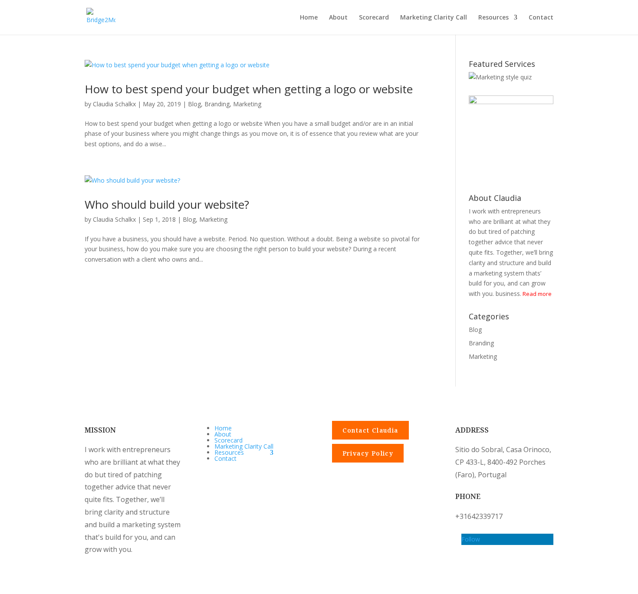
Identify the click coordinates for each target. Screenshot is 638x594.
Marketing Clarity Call (433, 17)
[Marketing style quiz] (500, 77)
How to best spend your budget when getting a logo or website (249, 89)
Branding (217, 104)
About (338, 17)
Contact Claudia (370, 430)
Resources (493, 17)
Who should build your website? (167, 204)
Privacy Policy (368, 453)
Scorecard (374, 17)
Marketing (247, 104)
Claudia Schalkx (114, 104)
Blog (194, 104)
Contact (541, 17)
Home (309, 17)
